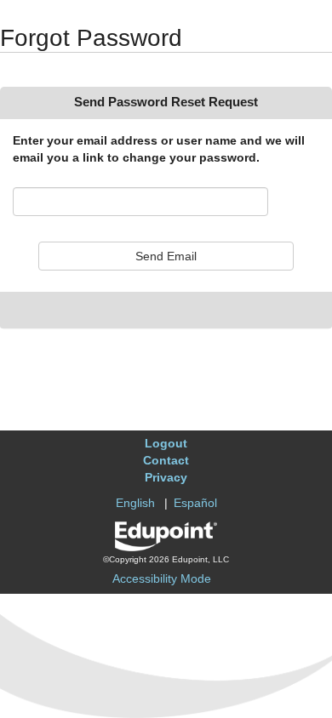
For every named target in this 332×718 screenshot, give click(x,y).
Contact (166, 460)
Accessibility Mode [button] (161, 578)
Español (195, 503)
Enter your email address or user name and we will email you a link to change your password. (159, 149)
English (135, 503)
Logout (166, 443)
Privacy (166, 477)
